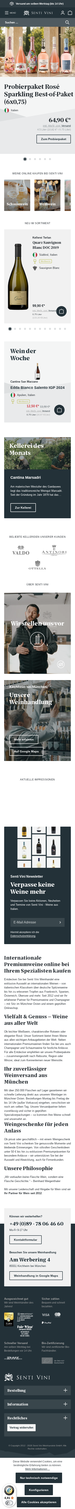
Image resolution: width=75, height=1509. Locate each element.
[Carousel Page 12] (65, 328)
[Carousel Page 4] (40, 159)
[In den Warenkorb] (61, 311)
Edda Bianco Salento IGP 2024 (37, 388)
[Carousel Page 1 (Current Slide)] (25, 159)
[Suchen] (66, 22)
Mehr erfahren (24, 739)
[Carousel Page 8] (45, 328)
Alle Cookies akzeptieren (38, 1502)
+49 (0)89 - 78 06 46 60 (36, 1223)
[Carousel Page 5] (45, 159)
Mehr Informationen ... (37, 1469)
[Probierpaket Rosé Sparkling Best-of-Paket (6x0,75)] (37, 52)
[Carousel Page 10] (55, 328)
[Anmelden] (60, 922)
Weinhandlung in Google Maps (36, 1275)
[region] (37, 94)
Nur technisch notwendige (39, 1478)
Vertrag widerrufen (21, 1427)
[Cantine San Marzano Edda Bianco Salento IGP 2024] (37, 371)
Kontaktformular (25, 1239)
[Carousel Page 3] (35, 159)
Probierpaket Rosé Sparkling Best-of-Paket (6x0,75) (38, 94)
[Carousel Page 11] (60, 328)
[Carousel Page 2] (30, 159)
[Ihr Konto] (62, 12)
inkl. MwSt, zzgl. (57, 125)
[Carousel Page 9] (50, 328)
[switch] (9, 1503)
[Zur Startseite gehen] (38, 12)
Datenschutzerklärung (22, 936)
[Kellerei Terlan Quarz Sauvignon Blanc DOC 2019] (18, 272)
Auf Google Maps (26, 751)
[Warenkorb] (70, 12)
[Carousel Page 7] (40, 328)
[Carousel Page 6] (50, 159)
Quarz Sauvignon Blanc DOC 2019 (46, 245)
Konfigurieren (39, 1490)
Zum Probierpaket (53, 139)
